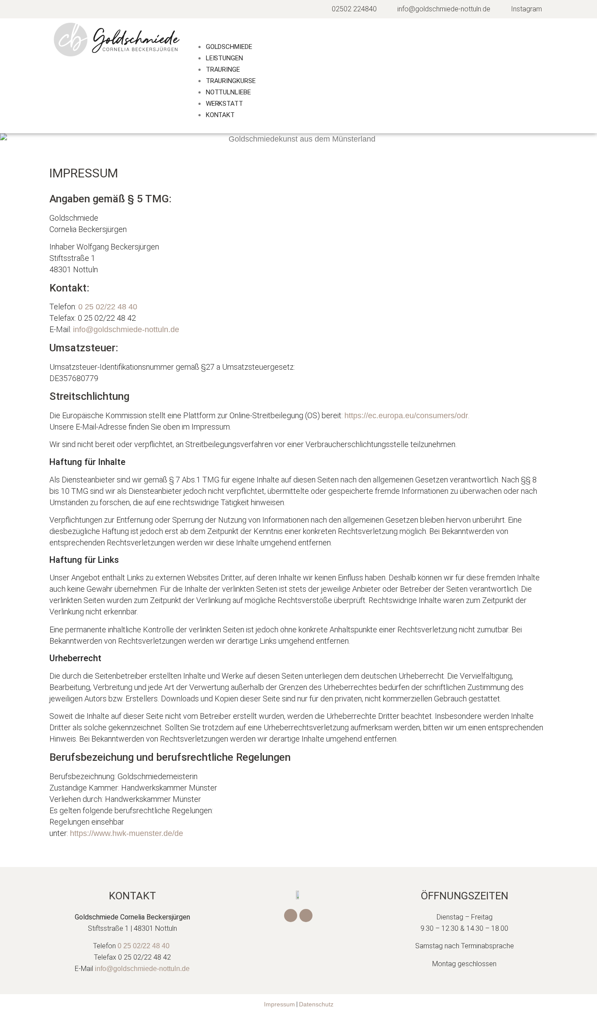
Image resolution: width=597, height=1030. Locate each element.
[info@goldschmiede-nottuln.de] (439, 9)
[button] (365, 35)
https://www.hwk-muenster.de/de (126, 833)
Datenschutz (316, 1004)
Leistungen (224, 58)
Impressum (279, 1004)
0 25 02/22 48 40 (107, 306)
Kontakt (220, 115)
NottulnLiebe (228, 92)
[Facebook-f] (290, 915)
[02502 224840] (349, 9)
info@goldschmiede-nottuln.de (126, 329)
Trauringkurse (231, 81)
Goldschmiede (229, 47)
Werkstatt (224, 104)
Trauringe (223, 69)
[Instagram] (521, 9)
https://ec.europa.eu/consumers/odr (406, 415)
